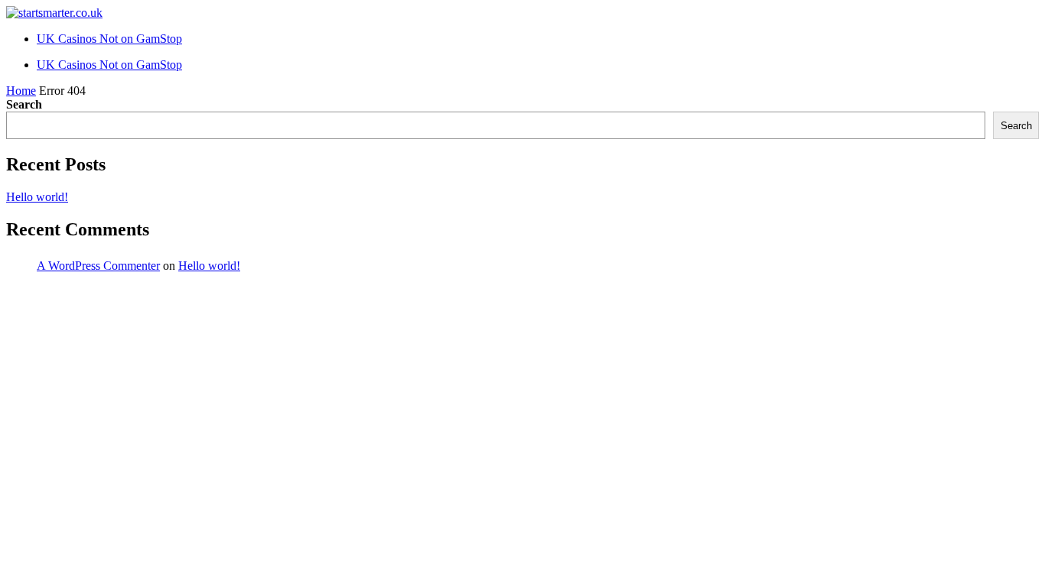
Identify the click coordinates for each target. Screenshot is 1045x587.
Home (21, 90)
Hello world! (37, 196)
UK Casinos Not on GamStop (109, 38)
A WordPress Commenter (98, 265)
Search (24, 104)
